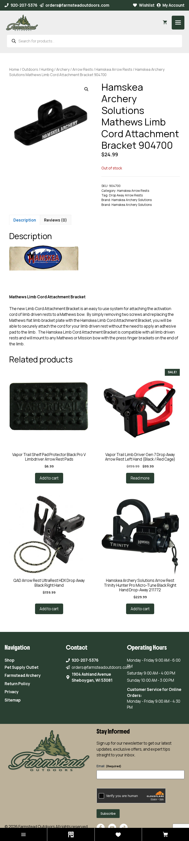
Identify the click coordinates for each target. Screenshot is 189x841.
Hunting (47, 69)
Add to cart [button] (49, 478)
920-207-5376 (24, 5)
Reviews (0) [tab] (55, 220)
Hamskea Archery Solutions (132, 200)
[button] (86, 89)
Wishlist (146, 5)
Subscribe (108, 813)
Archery (63, 69)
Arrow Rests (82, 69)
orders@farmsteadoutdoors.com (77, 5)
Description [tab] (24, 220)
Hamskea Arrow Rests (114, 69)
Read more (140, 478)
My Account (173, 5)
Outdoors (30, 69)
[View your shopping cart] (165, 23)
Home (14, 69)
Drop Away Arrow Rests (126, 195)
